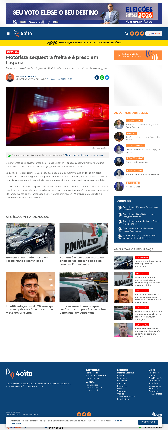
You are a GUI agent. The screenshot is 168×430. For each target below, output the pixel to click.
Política (120, 388)
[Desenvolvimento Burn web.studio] (157, 414)
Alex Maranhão (155, 378)
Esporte (120, 375)
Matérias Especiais (125, 373)
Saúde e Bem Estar (126, 396)
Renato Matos (155, 394)
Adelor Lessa (155, 373)
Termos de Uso (92, 378)
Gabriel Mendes (28, 76)
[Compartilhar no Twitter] (107, 77)
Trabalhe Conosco (94, 387)
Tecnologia (122, 391)
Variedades (122, 381)
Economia (122, 386)
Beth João (153, 388)
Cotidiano (121, 383)
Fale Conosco (92, 385)
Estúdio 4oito (123, 399)
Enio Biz (152, 375)
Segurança (13, 52)
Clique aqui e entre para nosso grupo (84, 155)
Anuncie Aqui (92, 390)
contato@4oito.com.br (33, 386)
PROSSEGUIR (148, 422)
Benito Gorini (155, 386)
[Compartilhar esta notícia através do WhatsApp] (102, 77)
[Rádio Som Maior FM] (153, 33)
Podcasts (124, 201)
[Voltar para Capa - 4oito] (34, 33)
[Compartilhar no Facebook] (96, 77)
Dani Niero (154, 391)
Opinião (120, 394)
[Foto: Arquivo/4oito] (57, 116)
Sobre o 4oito (92, 373)
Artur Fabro (154, 383)
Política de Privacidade (96, 375)
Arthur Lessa (154, 381)
